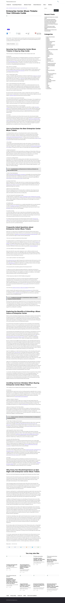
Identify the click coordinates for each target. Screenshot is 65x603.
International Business (50, 64)
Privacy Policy (13, 595)
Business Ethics (49, 42)
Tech (47, 82)
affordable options (9, 208)
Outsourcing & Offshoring (51, 73)
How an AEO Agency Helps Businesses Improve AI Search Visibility (50, 27)
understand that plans (12, 260)
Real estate (48, 75)
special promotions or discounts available (20, 287)
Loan (47, 69)
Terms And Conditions (32, 595)
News (44, 4)
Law (47, 66)
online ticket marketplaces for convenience (17, 174)
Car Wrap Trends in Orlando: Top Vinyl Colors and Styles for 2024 (39, 559)
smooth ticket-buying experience (21, 396)
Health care (48, 59)
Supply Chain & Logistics (50, 80)
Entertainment (49, 52)
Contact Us (9, 4)
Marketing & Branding (50, 70)
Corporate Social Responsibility (52, 49)
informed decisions (24, 404)
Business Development (50, 41)
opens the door (17, 352)
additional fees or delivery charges (12, 184)
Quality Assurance (49, 74)
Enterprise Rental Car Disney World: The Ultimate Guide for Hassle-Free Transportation (53, 585)
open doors (29, 109)
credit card (22, 78)
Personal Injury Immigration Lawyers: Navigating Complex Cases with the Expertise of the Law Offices (11, 581)
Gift (47, 57)
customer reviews (12, 95)
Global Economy (49, 58)
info (8, 29)
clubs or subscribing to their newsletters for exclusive (30, 196)
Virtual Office (48, 88)
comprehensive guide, (13, 61)
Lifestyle (47, 67)
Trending (48, 87)
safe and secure (12, 262)
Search (45, 8)
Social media (48, 79)
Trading (47, 85)
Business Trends (27, 4)
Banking (50, 4)
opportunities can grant (31, 426)
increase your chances (36, 75)
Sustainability (48, 81)
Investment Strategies (50, 65)
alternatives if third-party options (12, 454)
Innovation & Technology (51, 63)
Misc (47, 71)
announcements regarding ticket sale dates (16, 70)
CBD (47, 48)
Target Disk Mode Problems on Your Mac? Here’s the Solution (25, 585)
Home (8, 595)
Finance (47, 55)
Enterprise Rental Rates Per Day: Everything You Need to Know (38, 585)
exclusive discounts (28, 290)
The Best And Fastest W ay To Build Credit (11, 565)
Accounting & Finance (17, 4)
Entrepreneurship (49, 54)
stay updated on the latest (18, 292)
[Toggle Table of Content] (16, 44)
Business (48, 40)
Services (47, 78)
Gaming (47, 56)
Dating (47, 50)
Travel (47, 86)
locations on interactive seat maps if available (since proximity (27, 434)
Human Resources (37, 4)
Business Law (48, 43)
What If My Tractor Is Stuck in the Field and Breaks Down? (52, 560)
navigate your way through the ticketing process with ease (26, 234)
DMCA (24, 595)
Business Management (50, 44)
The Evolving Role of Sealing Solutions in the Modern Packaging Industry (51, 24)
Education (48, 51)
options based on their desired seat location (14, 178)
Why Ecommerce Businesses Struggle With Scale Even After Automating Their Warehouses (50, 20)
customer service (12, 244)
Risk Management (49, 77)
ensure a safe (25, 283)
